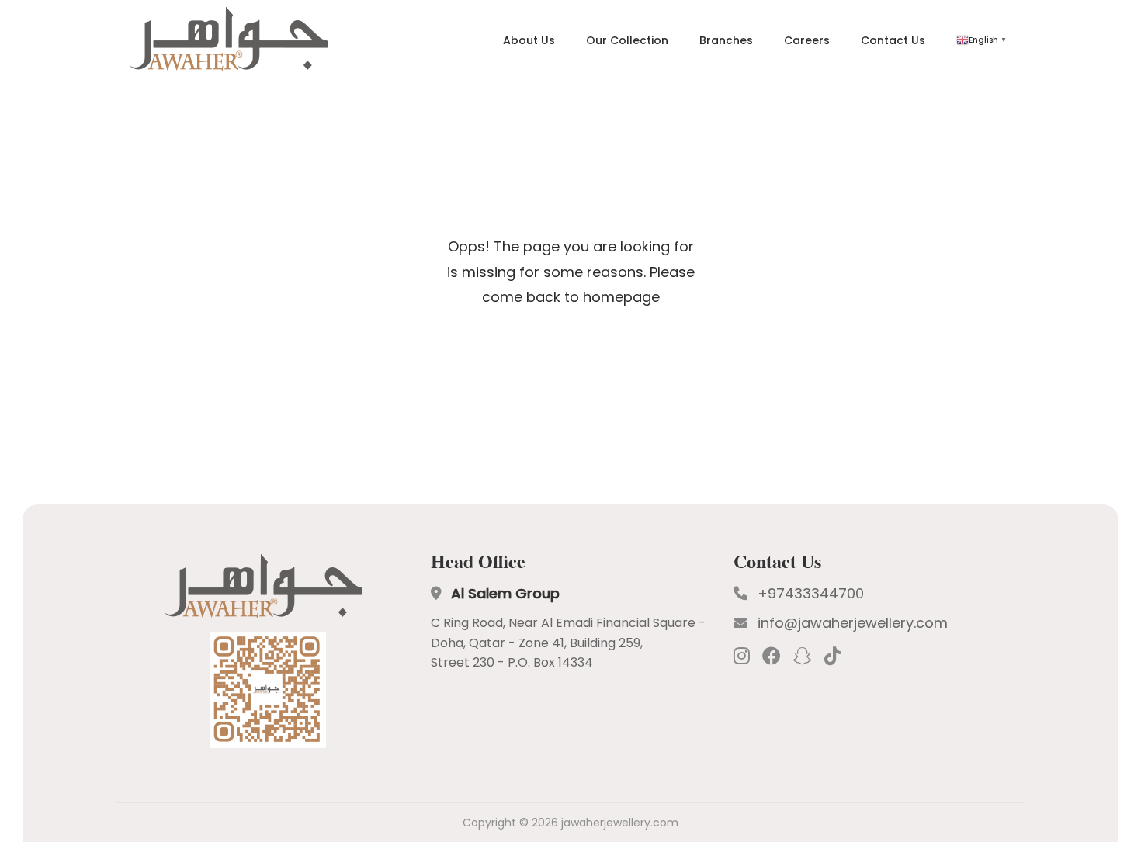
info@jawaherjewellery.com (853, 622)
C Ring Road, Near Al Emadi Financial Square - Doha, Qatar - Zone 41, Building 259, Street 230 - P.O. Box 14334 (568, 642)
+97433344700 (811, 593)
